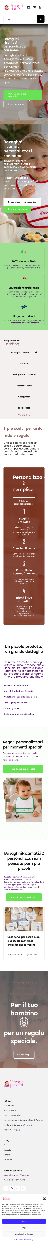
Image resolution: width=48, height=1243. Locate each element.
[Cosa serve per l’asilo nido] (24, 908)
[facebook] (5, 1188)
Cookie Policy (18, 1240)
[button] (44, 1198)
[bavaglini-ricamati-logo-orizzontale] (13, 2)
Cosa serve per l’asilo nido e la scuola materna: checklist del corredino (23, 940)
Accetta (24, 1221)
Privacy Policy (28, 1240)
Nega (24, 1228)
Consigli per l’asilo (30, 954)
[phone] (23, 1188)
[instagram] (11, 1188)
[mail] (17, 1188)
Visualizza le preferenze (24, 1234)
